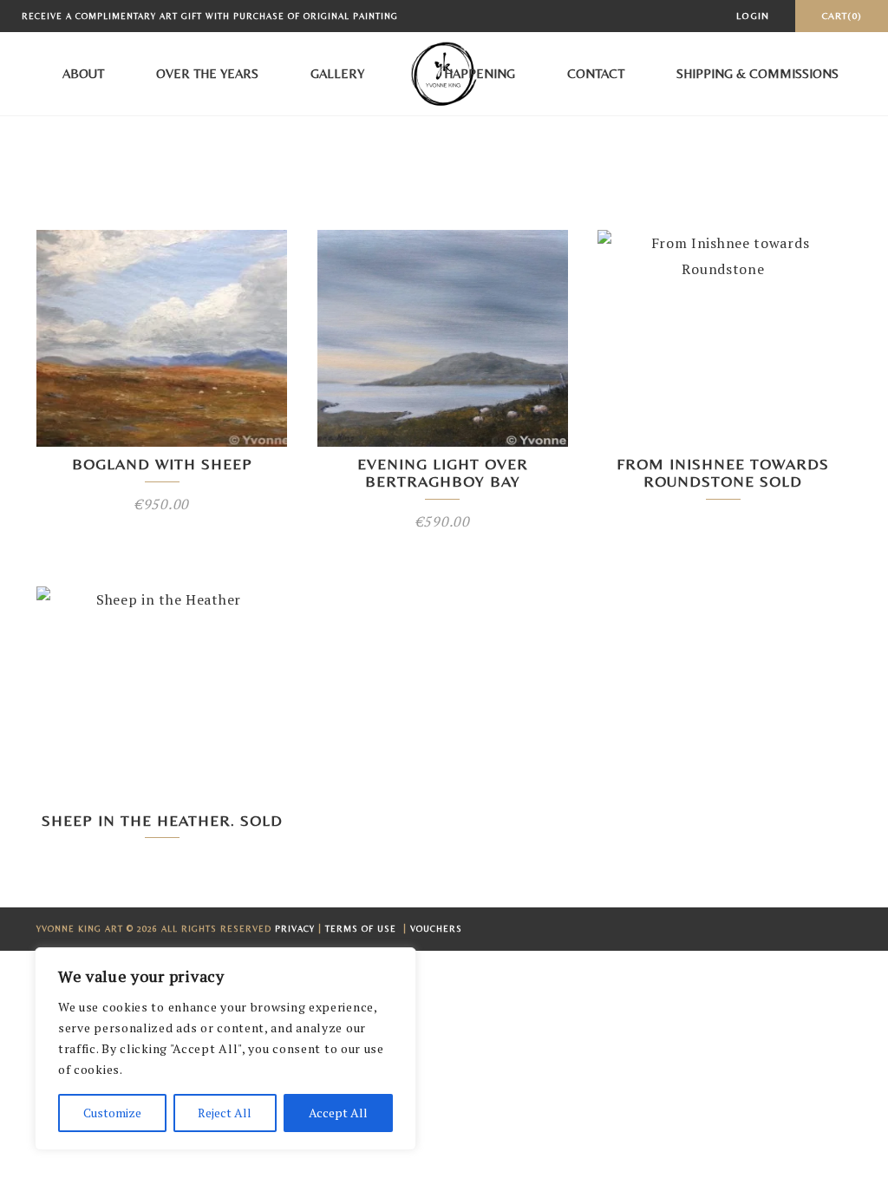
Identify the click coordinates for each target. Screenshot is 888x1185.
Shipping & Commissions (757, 73)
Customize (112, 1112)
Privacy (295, 928)
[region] (225, 1048)
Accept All (338, 1112)
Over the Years (207, 73)
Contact (595, 73)
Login (752, 15)
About (83, 73)
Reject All (224, 1112)
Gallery (337, 73)
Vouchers (436, 928)
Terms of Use (362, 928)
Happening (479, 73)
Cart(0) (841, 15)
